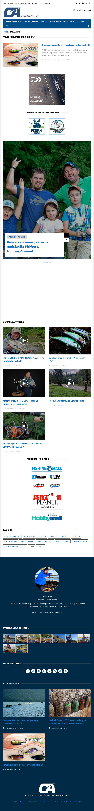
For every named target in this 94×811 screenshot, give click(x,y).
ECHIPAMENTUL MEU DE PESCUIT (27, 3)
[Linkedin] (83, 3)
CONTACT (46, 3)
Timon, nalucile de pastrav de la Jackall (66, 45)
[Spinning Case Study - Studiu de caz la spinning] (57, 126)
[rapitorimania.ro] (55, 486)
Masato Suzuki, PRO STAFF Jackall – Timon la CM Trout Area (21, 402)
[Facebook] (76, 3)
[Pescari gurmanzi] (37, 126)
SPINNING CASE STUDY (13, 21)
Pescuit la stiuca (80, 541)
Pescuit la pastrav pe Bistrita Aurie (66, 401)
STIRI (7, 26)
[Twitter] (80, 3)
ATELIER (81, 21)
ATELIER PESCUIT (12, 536)
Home (5, 32)
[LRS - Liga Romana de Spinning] (55, 477)
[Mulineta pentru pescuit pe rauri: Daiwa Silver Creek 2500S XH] (24, 426)
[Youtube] (86, 3)
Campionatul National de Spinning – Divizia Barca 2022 (21, 721)
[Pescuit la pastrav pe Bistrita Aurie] (70, 383)
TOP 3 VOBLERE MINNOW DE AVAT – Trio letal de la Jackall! (23, 359)
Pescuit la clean (27, 541)
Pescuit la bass (10, 541)
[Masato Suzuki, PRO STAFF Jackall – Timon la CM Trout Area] (24, 383)
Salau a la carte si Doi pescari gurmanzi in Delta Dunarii (27, 247)
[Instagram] (89, 3)
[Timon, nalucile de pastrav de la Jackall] (20, 55)
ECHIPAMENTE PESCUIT (35, 536)
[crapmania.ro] (39, 486)
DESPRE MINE (8, 3)
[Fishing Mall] (47, 468)
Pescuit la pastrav (45, 541)
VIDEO (72, 21)
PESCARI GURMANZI (31, 21)
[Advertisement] (47, 292)
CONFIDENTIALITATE (63, 802)
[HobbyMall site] (47, 90)
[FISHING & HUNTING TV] (39, 477)
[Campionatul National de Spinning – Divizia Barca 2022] (24, 703)
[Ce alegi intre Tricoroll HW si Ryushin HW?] (70, 340)
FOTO (65, 21)
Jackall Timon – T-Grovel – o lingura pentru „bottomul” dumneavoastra (67, 721)
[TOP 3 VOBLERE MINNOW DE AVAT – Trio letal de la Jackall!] (24, 340)
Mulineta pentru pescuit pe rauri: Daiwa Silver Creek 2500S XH (22, 445)
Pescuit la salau (62, 541)
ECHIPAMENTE (55, 21)
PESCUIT (44, 21)
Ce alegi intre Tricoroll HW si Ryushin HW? (67, 359)
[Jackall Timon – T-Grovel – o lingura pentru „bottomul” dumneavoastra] (70, 703)
